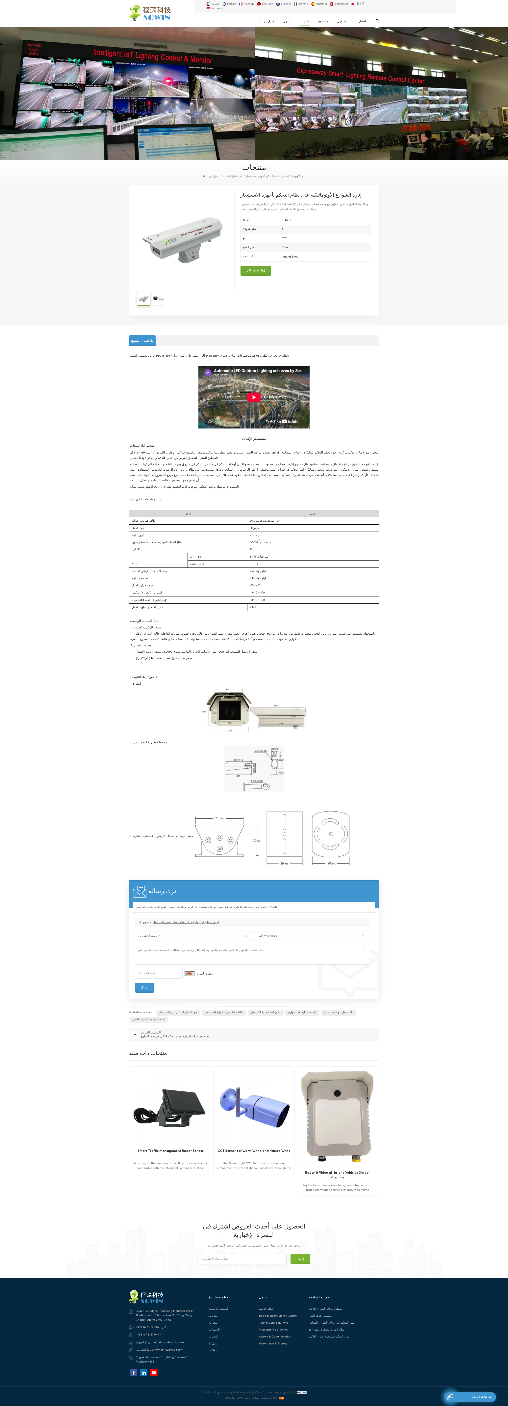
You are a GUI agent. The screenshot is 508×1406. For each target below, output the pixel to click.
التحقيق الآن (253, 270)
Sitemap (230, 1398)
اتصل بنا (360, 21)
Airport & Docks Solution (275, 1337)
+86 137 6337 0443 (149, 1335)
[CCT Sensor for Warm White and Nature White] (170, 1107)
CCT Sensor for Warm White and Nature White (170, 1151)
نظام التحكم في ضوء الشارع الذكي (329, 1337)
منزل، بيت (267, 21)
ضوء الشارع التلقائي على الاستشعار (178, 1012)
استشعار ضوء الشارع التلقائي (149, 1019)
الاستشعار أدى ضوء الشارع (338, 1012)
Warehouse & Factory (273, 1343)
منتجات (304, 21)
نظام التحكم (266, 1309)
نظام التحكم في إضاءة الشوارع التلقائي (331, 1323)
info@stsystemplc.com (169, 1342)
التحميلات (214, 1330)
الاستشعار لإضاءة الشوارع (302, 1012)
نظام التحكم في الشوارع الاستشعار (224, 1012)
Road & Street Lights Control (278, 1316)
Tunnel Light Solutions (273, 1323)
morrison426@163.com (168, 1350)
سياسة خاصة (252, 1398)
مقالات (213, 1350)
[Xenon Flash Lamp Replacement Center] (337, 1107)
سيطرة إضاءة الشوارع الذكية (325, 1309)
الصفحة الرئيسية (218, 1309)
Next (386, 1132)
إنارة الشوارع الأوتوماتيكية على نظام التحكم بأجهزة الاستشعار (186, 923)
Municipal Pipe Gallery (273, 1330)
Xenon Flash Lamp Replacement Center (337, 1151)
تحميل (341, 21)
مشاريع (323, 21)
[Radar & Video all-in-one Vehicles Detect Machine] (254, 1118)
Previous (122, 1132)
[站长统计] (302, 1392)
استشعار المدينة (232, 176)
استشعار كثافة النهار (320, 1316)
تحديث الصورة (204, 974)
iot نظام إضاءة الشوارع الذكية (326, 1330)
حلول (287, 21)
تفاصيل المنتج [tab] (142, 341)
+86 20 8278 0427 (147, 1327)
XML (239, 1398)
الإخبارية (213, 1337)
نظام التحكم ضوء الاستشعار (266, 1012)
